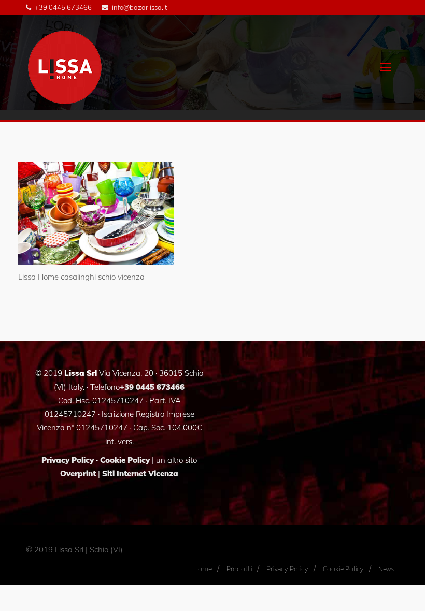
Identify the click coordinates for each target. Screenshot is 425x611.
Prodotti (239, 568)
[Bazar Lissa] (65, 67)
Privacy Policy (67, 460)
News (386, 568)
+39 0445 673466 (63, 7)
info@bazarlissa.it (139, 7)
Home (202, 568)
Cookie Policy (125, 460)
